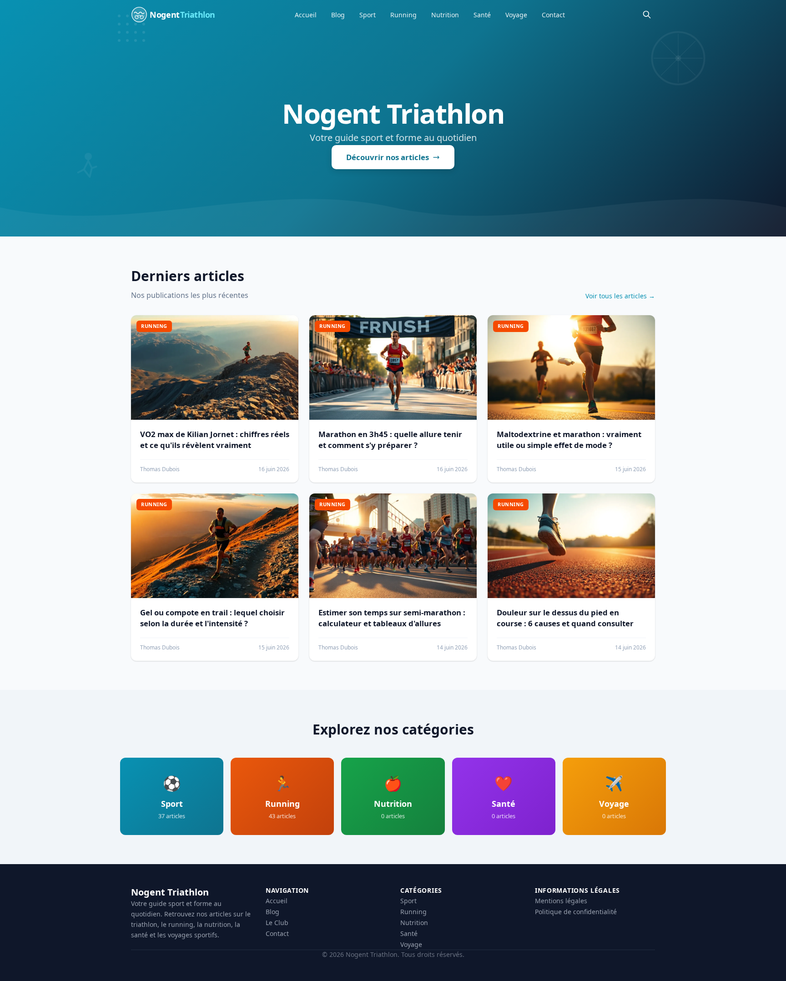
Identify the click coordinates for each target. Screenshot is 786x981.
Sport (367, 14)
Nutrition (445, 14)
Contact (553, 14)
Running (403, 14)
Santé (482, 14)
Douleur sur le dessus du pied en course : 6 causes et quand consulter (565, 618)
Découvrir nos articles (387, 157)
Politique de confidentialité (576, 911)
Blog (338, 14)
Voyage (516, 14)
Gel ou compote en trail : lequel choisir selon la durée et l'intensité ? (212, 618)
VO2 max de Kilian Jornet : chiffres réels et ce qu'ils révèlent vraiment (214, 439)
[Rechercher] (647, 14)
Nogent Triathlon (170, 892)
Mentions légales (561, 900)
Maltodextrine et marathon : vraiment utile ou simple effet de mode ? (569, 439)
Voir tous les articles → (620, 296)
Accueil (306, 14)
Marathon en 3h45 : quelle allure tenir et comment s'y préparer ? (390, 439)
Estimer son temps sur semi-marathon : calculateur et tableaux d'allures (391, 618)
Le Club (277, 922)
